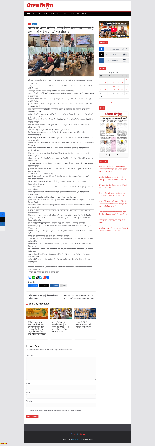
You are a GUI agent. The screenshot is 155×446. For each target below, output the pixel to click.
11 (105, 86)
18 (105, 90)
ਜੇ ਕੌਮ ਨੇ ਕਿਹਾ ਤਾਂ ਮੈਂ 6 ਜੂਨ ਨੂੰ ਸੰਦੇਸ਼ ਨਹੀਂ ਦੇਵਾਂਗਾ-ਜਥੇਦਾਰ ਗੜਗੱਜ (43, 296)
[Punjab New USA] (28, 14)
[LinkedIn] (2, 224)
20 (114, 90)
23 (126, 90)
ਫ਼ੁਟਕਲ (53, 13)
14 (118, 86)
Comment (30, 355)
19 (109, 90)
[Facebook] (2, 214)
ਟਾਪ (29, 24)
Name (29, 383)
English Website (82, 13)
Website (29, 401)
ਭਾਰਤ (39, 13)
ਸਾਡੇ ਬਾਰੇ (72, 13)
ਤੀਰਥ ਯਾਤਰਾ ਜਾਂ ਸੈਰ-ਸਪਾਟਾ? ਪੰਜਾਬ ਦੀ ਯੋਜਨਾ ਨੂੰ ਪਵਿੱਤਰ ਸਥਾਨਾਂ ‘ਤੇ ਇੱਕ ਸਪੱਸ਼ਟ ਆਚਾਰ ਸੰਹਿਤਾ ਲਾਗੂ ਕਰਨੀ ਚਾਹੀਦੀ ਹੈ (113, 168)
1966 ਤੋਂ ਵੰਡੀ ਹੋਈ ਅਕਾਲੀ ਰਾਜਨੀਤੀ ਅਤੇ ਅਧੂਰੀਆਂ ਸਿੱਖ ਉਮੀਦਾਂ (83, 324)
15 (122, 86)
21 (118, 90)
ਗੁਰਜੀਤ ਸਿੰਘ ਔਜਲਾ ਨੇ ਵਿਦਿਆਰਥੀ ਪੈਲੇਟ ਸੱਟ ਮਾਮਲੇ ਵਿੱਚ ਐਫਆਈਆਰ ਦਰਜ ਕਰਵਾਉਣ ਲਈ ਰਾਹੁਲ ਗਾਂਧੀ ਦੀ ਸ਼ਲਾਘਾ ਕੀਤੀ (113, 203)
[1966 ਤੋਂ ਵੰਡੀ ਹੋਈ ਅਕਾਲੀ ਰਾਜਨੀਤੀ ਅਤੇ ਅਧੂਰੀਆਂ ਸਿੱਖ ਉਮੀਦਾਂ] (85, 309)
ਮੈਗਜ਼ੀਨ (59, 13)
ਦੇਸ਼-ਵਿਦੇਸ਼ (45, 13)
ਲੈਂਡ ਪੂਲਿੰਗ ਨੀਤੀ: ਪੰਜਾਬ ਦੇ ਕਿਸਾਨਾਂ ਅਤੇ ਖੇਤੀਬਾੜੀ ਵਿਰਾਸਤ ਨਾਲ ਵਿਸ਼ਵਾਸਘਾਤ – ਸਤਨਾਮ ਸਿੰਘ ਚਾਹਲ (78, 297)
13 (114, 86)
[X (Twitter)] (2, 219)
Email (28, 392)
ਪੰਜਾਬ (33, 13)
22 (122, 90)
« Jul (112, 102)
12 (109, 86)
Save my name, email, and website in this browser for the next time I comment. (55, 411)
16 (126, 86)
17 (101, 90)
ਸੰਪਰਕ (65, 13)
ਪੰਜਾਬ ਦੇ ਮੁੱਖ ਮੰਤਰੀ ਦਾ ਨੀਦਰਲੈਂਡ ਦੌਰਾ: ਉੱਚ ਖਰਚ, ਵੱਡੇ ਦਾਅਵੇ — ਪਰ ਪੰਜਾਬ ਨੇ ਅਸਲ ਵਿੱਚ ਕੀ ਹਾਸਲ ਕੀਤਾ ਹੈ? (60, 327)
